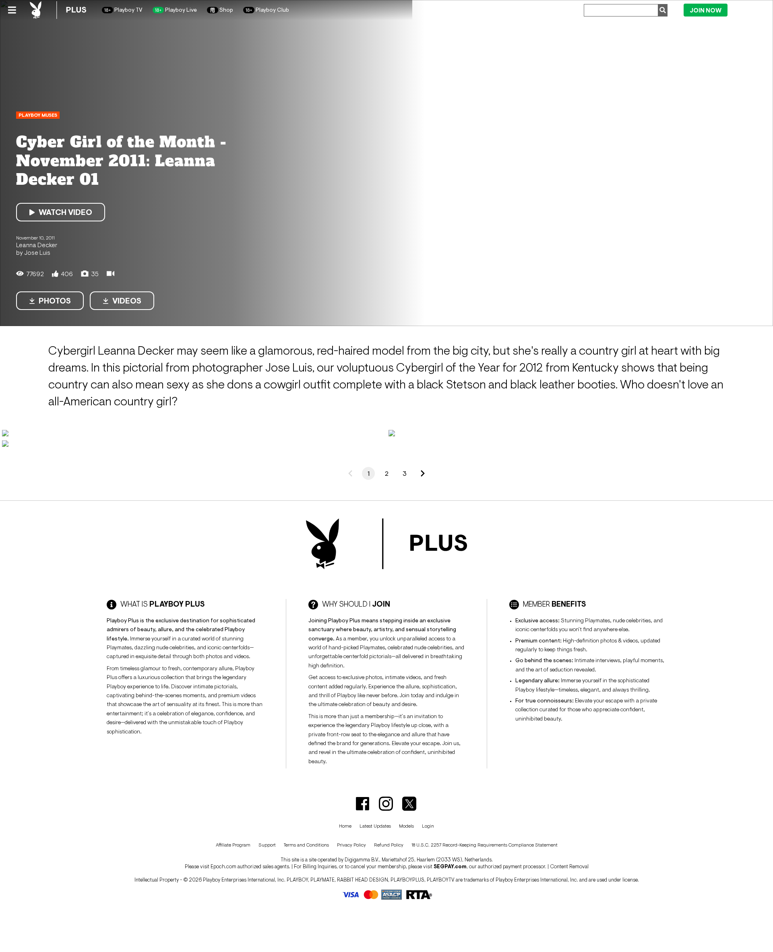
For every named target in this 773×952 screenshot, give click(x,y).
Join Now (705, 10)
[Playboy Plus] (58, 10)
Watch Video (65, 212)
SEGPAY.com (450, 866)
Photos (55, 301)
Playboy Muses (38, 115)
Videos (126, 301)
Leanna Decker (36, 245)
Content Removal (569, 866)
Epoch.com (223, 866)
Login (748, 9)
